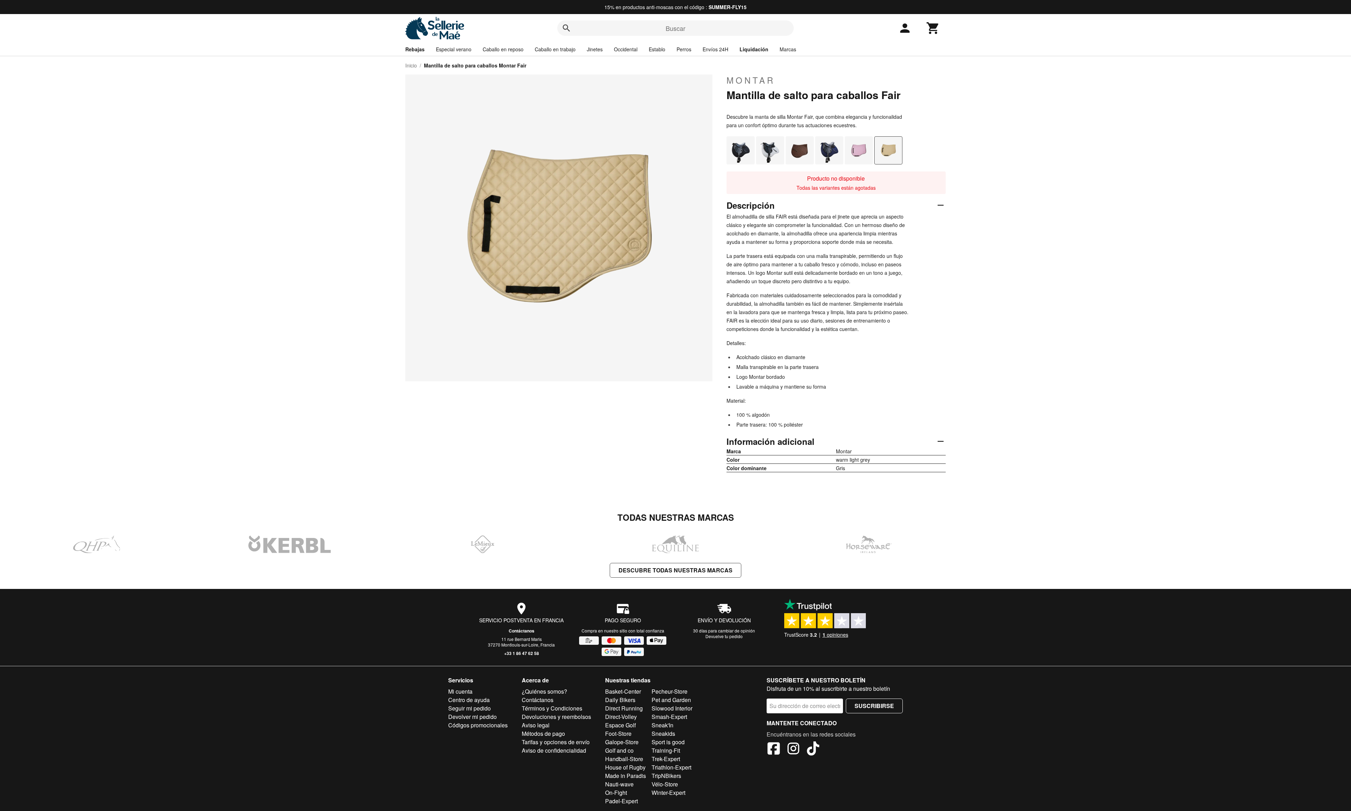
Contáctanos (521, 631)
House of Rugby (625, 767)
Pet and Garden (671, 700)
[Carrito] (933, 28)
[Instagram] (793, 749)
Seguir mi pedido (469, 708)
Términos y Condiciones (552, 708)
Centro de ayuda (469, 700)
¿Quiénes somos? (544, 691)
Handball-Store (624, 759)
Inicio (411, 65)
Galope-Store (622, 742)
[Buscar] (566, 28)
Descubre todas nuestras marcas (675, 570)
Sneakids (663, 733)
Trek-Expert (666, 759)
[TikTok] (813, 749)
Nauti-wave (619, 784)
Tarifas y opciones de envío (556, 742)
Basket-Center (623, 691)
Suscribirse (874, 706)
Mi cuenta (460, 691)
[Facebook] (774, 749)
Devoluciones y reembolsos (556, 717)
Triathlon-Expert (671, 767)
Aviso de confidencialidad (554, 750)
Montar (751, 80)
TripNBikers (666, 776)
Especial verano (453, 49)
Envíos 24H (715, 49)
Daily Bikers (620, 700)
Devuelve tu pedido (724, 636)
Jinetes (595, 49)
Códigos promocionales (478, 725)
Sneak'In (662, 725)
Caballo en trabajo (555, 49)
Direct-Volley (621, 717)
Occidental (626, 49)
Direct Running (624, 708)
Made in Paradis (625, 776)
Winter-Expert (668, 793)
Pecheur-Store (669, 691)
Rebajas (415, 49)
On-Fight (616, 793)
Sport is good (668, 742)
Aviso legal (536, 725)
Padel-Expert (621, 801)
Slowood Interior (672, 708)
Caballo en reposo (503, 49)
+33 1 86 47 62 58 (521, 653)
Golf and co (619, 750)
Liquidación (754, 49)
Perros (684, 49)
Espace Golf (620, 725)
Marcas (788, 49)
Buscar (675, 28)
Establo (657, 49)
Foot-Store (618, 733)
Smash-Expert (669, 717)
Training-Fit (666, 750)
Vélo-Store (665, 784)
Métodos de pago (543, 733)
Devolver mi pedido (472, 717)
